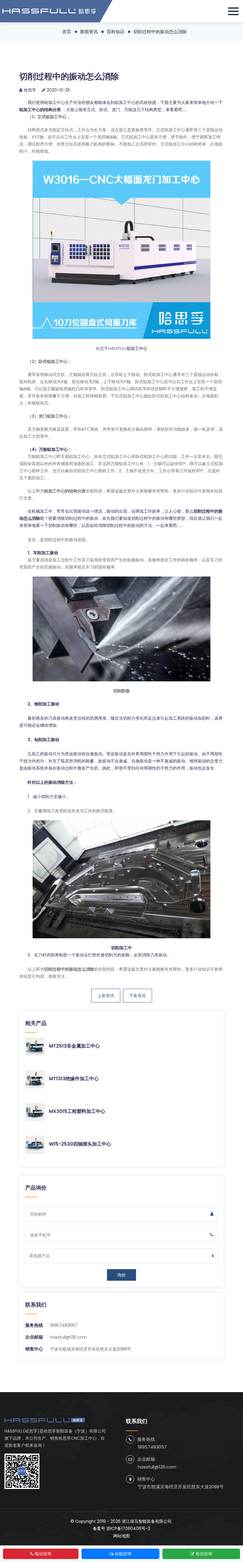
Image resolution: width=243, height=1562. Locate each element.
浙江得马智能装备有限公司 (147, 1521)
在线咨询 (123, 1554)
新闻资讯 (89, 32)
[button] (235, 11)
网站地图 (121, 1536)
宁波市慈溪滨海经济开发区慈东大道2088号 (181, 1487)
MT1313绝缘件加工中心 (74, 1078)
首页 (66, 32)
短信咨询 (204, 1554)
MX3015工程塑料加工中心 (77, 1111)
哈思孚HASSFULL (111, 348)
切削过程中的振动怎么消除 (160, 32)
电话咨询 (43, 1554)
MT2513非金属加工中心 (74, 1046)
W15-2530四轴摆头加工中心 (80, 1144)
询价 (121, 1275)
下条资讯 (137, 996)
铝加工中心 (54, 102)
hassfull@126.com (68, 1337)
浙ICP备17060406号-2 (128, 1528)
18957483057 (63, 1325)
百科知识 (115, 32)
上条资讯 (105, 996)
